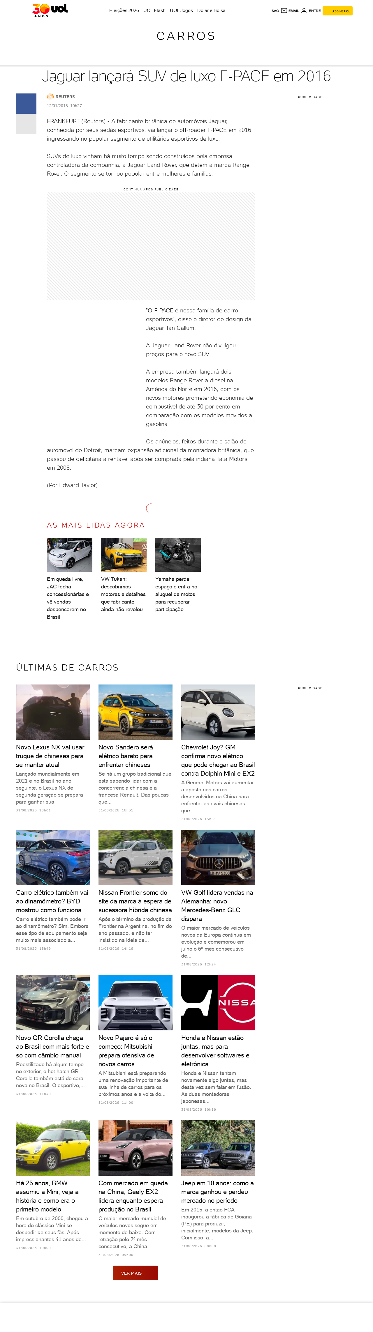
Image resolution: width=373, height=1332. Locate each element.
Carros (186, 36)
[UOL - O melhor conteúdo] (50, 10)
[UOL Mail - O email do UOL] (290, 11)
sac (275, 11)
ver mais (131, 1273)
